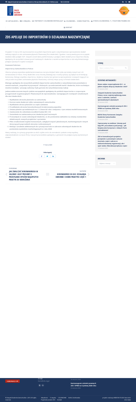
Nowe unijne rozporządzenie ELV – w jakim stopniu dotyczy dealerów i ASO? (112, 85)
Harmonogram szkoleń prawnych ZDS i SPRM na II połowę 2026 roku (112, 107)
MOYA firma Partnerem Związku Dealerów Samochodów (110, 116)
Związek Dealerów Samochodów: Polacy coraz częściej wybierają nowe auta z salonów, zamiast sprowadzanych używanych (112, 96)
